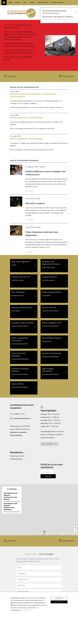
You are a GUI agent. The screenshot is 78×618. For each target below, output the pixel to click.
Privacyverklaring (16, 435)
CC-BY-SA (64, 534)
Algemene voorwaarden (18, 432)
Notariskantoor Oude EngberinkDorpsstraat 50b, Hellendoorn (10, 506)
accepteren (59, 602)
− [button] (75, 531)
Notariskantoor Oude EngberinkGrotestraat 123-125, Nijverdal (10, 496)
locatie (32, 2)
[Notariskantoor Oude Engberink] (44, 532)
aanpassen (59, 598)
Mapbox (75, 534)
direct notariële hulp (49, 444)
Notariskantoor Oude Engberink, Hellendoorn (57, 17)
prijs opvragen (46, 554)
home (10, 2)
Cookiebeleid (26, 610)
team (25, 2)
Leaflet (39, 534)
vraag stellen (42, 2)
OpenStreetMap (51, 534)
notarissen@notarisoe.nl (22, 418)
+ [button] (75, 528)
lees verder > (29, 191)
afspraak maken (57, 2)
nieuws (17, 2)
